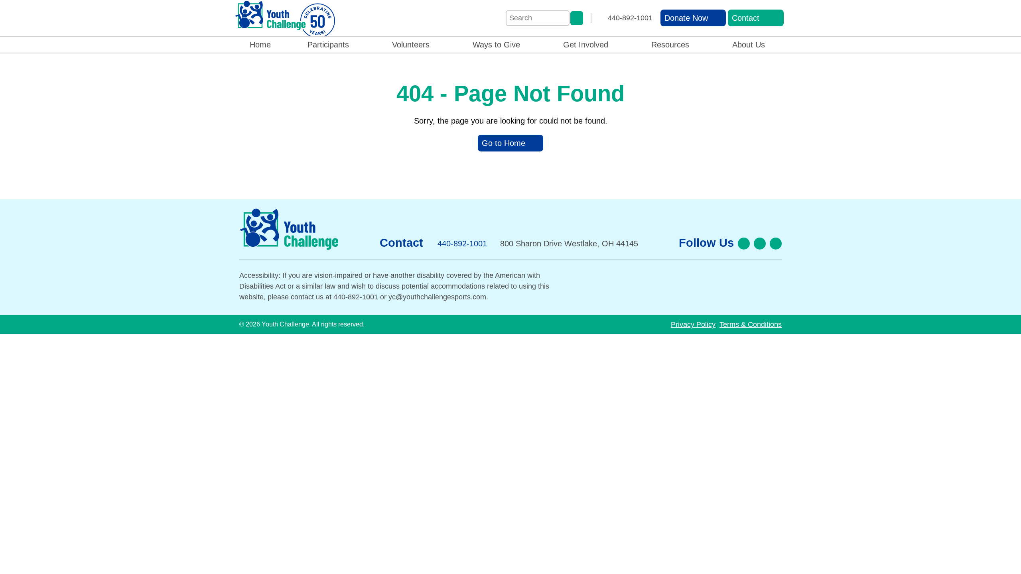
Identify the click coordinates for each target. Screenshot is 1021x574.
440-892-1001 (630, 18)
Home (260, 44)
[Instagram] (760, 244)
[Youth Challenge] (285, 19)
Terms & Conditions (750, 324)
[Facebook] (744, 244)
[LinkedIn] (776, 244)
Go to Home (503, 143)
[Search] (576, 18)
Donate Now (686, 18)
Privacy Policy (693, 324)
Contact (745, 18)
